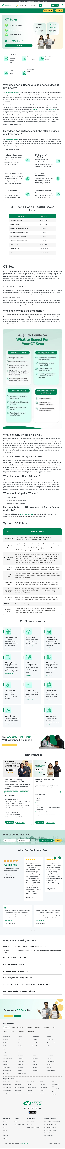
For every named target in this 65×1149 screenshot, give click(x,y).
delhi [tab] (53, 1027)
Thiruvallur (20, 1067)
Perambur (5, 1061)
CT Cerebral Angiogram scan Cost (18, 240)
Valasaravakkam (7, 1070)
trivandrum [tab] (31, 1031)
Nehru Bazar (50, 1055)
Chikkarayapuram (7, 1042)
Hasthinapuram (6, 1045)
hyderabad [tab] (29, 1027)
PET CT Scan (8, 604)
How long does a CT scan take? (16, 971)
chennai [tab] (6, 1027)
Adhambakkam (6, 1036)
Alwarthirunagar (36, 1036)
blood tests (52, 109)
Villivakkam (35, 1070)
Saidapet (34, 1064)
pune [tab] (13, 1031)
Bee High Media (25, 1143)
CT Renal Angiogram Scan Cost (18, 236)
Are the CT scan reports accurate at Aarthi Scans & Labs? (26, 984)
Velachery (20, 1070)
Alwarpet (20, 1036)
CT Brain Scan (51, 716)
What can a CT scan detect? (14, 958)
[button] (4, 792)
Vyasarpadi (6, 1073)
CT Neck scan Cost (15, 253)
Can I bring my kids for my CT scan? (17, 978)
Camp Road (50, 1039)
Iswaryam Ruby (41, 778)
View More (8, 647)
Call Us (55, 5)
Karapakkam (35, 1045)
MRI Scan (36, 109)
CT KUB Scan (30, 637)
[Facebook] (25, 1108)
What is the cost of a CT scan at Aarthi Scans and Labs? (25, 946)
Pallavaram (20, 1058)
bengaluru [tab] (38, 1027)
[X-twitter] (28, 1108)
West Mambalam (22, 1073)
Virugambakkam (51, 1070)
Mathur (19, 1052)
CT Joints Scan (30, 690)
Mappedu (5, 1052)
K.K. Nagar (20, 1045)
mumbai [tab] (46, 1027)
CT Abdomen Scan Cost (16, 220)
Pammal (49, 1058)
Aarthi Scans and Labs (12, 92)
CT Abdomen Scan (11, 637)
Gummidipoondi (51, 1042)
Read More (7, 920)
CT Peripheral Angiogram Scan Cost (19, 232)
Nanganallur (21, 1055)
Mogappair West (36, 1052)
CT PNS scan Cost (14, 244)
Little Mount (49, 1049)
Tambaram (49, 1064)
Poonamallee (21, 1061)
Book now (45, 1)
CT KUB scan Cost (15, 224)
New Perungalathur (7, 1058)
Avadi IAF (34, 1039)
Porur (33, 1061)
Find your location (46, 840)
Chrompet (20, 1042)
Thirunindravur (6, 1067)
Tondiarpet (34, 1067)
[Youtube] (40, 1108)
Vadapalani (49, 1067)
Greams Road (35, 1042)
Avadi (19, 1039)
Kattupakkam (50, 1045)
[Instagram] (32, 1108)
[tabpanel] (32, 1055)
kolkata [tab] (6, 1031)
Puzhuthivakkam (51, 1061)
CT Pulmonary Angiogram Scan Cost (19, 228)
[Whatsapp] (36, 1108)
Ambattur (49, 1036)
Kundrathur (35, 1049)
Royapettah (20, 1064)
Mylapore (5, 1055)
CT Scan (42, 109)
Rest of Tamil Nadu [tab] (17, 1027)
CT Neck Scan (10, 716)
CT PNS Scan (10, 690)
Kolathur (20, 1049)
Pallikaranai (35, 1058)
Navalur (34, 1055)
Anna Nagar (6, 1039)
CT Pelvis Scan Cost (15, 248)
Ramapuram (6, 1064)
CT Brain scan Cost (15, 257)
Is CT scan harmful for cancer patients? (19, 991)
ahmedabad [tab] (21, 1031)
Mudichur (49, 1052)
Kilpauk (5, 1049)
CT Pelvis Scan (51, 690)
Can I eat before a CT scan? (14, 964)
